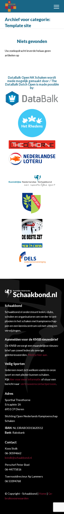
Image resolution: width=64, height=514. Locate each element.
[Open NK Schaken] (21, 6)
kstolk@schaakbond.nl (18, 457)
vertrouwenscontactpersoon (38, 384)
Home (42, 493)
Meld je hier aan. (38, 355)
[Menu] (55, 6)
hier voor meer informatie (25, 379)
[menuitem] (55, 6)
